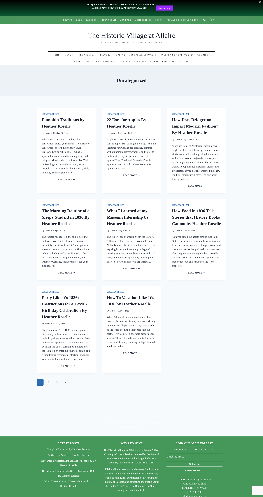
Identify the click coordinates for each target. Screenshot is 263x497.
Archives (140, 62)
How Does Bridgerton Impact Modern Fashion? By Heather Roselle (195, 126)
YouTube (125, 20)
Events (120, 55)
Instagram (109, 20)
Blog (79, 20)
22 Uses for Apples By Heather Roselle (68, 455)
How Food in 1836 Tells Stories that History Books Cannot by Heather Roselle (196, 217)
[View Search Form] (204, 20)
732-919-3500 (194, 492)
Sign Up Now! (164, 8)
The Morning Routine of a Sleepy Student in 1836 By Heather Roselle (65, 217)
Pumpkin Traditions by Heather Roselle (68, 449)
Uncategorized (51, 114)
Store (159, 20)
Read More (66, 179)
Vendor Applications (143, 55)
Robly (197, 470)
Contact (125, 62)
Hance (47, 133)
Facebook (92, 20)
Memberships (143, 20)
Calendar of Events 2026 (177, 55)
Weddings (203, 55)
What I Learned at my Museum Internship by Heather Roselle (128, 217)
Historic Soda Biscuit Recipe (169, 62)
